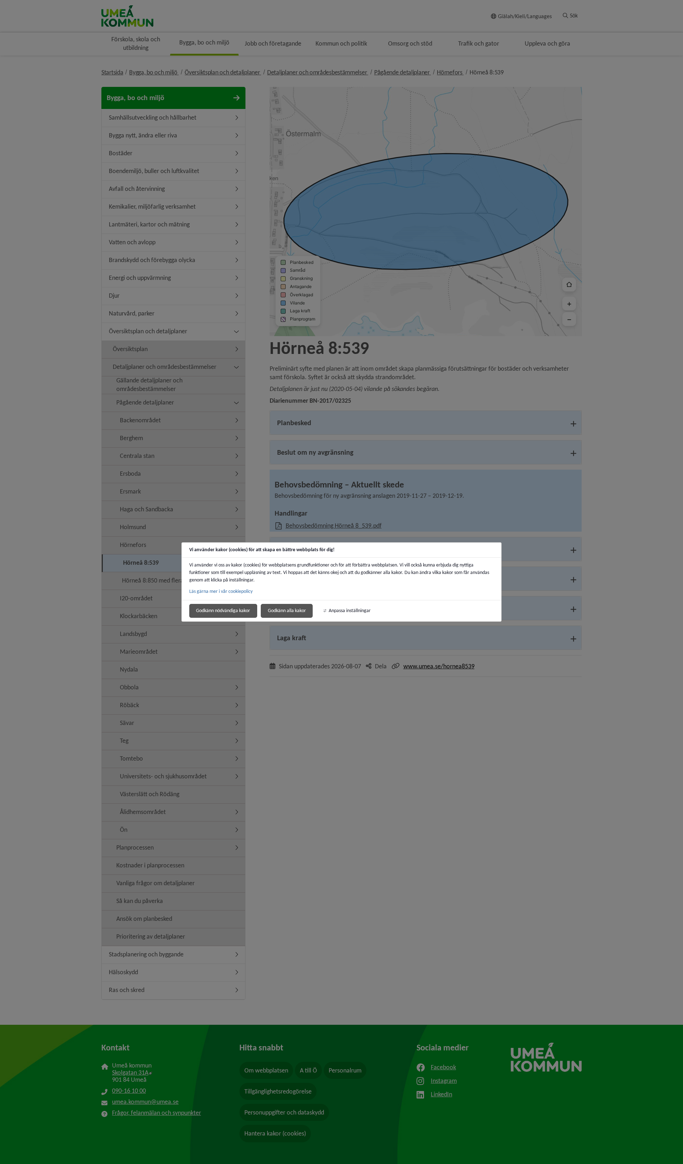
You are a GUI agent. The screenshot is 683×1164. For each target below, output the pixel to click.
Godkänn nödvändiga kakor (223, 610)
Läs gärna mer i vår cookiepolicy (221, 591)
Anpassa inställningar (350, 610)
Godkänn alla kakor (287, 610)
